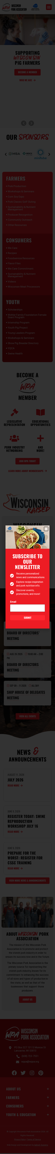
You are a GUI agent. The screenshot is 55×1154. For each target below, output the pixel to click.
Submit (27, 617)
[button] (46, 529)
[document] (27, 577)
